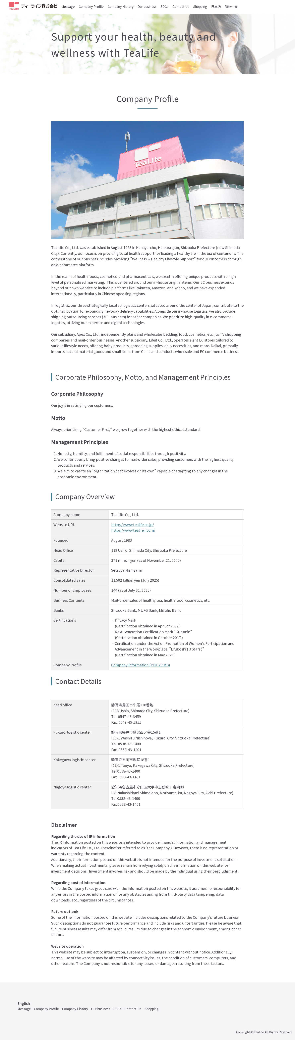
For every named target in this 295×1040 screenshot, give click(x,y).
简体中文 (231, 6)
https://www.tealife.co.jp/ (132, 524)
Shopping (200, 6)
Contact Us (180, 6)
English (23, 1003)
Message (68, 6)
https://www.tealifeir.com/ (133, 530)
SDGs (164, 6)
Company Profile (91, 6)
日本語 (216, 6)
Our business (147, 6)
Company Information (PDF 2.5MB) (140, 664)
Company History (120, 6)
